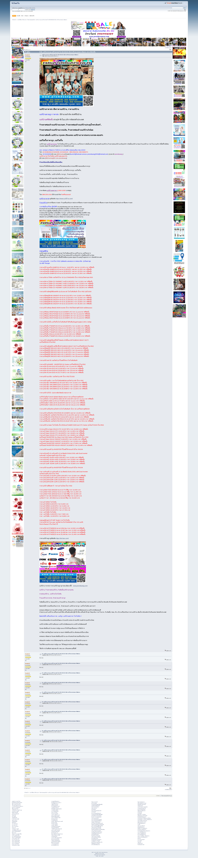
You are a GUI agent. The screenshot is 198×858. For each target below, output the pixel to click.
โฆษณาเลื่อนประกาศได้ (55, 835)
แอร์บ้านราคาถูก (52, 144)
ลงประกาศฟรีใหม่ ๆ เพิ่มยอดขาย (143, 835)
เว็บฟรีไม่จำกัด (14, 817)
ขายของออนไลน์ (54, 836)
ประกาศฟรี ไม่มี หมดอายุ (16, 836)
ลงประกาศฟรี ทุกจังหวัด (16, 831)
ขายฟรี (139, 824)
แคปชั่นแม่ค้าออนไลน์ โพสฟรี (96, 832)
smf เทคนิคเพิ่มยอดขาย (95, 844)
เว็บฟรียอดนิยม (14, 821)
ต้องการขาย (14, 832)
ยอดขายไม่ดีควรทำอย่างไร (142, 820)
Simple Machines (104, 852)
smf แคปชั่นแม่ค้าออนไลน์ (96, 830)
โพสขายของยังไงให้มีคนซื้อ (96, 827)
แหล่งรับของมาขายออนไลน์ (142, 806)
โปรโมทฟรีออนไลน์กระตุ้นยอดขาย (144, 830)
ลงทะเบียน (33, 8)
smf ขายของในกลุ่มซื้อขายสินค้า (97, 825)
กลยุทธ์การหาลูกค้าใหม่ (16, 801)
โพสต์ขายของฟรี (15, 812)
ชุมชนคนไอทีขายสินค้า (55, 816)
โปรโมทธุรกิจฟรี (54, 818)
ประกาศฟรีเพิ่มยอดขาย (142, 832)
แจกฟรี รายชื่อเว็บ (54, 825)
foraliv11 (27, 55)
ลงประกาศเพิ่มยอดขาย (142, 833)
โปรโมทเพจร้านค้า (141, 844)
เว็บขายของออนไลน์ (95, 818)
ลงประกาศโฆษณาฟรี (16, 842)
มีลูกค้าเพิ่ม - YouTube (142, 814)
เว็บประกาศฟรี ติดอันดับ (16, 837)
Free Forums (102, 853)
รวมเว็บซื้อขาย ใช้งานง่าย (16, 830)
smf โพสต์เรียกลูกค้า (95, 834)
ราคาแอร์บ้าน (43, 251)
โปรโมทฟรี (140, 813)
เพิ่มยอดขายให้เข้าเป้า (141, 810)
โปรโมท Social (54, 822)
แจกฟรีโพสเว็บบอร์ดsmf (55, 826)
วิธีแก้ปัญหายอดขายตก (142, 804)
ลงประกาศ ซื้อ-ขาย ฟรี (55, 815)
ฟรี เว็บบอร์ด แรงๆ (54, 832)
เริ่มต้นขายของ (140, 805)
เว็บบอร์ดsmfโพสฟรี (55, 827)
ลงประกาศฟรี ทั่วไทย (15, 841)
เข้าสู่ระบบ (27, 8)
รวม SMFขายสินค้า (54, 810)
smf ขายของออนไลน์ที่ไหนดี (96, 820)
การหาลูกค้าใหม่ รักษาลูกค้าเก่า (17, 806)
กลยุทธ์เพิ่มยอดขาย (54, 803)
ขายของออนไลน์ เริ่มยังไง (55, 841)
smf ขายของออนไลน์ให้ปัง (96, 837)
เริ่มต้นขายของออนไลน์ (55, 840)
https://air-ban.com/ (62, 538)
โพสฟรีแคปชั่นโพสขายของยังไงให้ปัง (98, 829)
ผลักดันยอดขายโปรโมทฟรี (142, 815)
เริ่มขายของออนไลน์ (95, 806)
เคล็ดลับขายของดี (54, 805)
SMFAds (96, 853)
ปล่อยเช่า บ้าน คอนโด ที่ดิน (17, 833)
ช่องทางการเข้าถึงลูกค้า (16, 807)
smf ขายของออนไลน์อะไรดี (96, 810)
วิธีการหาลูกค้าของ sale (16, 803)
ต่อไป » (170, 47)
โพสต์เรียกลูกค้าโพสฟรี (95, 835)
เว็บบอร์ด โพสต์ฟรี (54, 813)
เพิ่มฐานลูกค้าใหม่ (15, 808)
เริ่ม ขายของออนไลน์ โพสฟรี (96, 819)
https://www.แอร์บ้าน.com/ (64, 198)
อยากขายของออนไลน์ (55, 838)
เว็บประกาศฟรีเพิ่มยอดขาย (142, 837)
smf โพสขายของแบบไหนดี (96, 828)
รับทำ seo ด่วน (94, 808)
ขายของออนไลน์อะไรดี (142, 808)
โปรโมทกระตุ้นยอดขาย (142, 829)
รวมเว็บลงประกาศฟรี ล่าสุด (17, 810)
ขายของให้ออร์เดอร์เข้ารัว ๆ (96, 833)
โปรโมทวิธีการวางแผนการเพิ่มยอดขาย (145, 819)
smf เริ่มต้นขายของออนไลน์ (96, 815)
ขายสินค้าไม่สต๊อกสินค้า (95, 805)
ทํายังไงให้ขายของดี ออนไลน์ (17, 802)
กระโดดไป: (158, 795)
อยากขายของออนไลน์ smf (96, 813)
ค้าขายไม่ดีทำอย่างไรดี (55, 806)
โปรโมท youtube (54, 823)
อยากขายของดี (94, 803)
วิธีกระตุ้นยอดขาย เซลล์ (142, 803)
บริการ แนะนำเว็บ (15, 826)
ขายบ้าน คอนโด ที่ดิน (15, 835)
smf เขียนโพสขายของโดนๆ (96, 839)
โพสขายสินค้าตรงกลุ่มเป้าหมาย (57, 833)
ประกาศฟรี (14, 816)
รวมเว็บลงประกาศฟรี (16, 845)
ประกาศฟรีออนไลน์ (54, 811)
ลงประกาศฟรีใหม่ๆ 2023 (55, 817)
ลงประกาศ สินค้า (54, 812)
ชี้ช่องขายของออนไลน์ (55, 842)
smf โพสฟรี (93, 809)
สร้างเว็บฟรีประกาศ (55, 845)
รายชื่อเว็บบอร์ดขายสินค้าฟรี (56, 828)
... (29, 49)
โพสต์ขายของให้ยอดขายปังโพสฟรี (97, 824)
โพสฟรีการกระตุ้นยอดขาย (142, 828)
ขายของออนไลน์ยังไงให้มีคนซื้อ (96, 804)
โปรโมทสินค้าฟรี (54, 820)
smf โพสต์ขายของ (94, 838)
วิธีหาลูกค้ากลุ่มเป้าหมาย (16, 805)
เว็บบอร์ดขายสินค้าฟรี (55, 831)
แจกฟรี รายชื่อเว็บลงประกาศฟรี (57, 821)
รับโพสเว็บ (15, 3)
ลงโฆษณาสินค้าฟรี (15, 813)
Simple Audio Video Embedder (99, 854)
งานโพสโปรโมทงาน (55, 807)
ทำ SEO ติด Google (15, 818)
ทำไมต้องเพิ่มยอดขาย (141, 823)
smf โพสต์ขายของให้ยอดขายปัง (97, 823)
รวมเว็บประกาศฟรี (15, 811)
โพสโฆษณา (14, 822)
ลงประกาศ (14, 827)
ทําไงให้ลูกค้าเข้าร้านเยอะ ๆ (56, 802)
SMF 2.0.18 (94, 852)
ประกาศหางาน (14, 825)
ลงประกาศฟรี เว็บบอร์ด (55, 830)
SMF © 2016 (99, 852)
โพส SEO (139, 842)
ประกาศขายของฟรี (141, 839)
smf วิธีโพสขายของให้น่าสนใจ (96, 842)
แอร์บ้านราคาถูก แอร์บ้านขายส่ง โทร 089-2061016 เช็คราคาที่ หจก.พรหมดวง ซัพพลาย (60, 54)
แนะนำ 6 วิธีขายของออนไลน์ (56, 837)
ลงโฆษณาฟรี (140, 843)
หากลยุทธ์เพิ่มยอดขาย (55, 801)
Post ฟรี (139, 838)
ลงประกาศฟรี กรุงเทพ (16, 840)
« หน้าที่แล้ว (167, 47)
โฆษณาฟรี (14, 815)
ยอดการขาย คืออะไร (141, 825)
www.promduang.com (80, 586)
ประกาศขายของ (15, 823)
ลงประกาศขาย (14, 820)
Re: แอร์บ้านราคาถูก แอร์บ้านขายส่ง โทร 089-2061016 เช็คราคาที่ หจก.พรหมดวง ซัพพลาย (61, 653)
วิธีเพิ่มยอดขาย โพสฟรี (95, 843)
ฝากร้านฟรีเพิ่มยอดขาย (142, 834)
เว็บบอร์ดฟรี (140, 811)
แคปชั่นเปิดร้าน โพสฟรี (95, 840)
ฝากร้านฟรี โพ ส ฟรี (15, 838)
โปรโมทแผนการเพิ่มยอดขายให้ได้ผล (144, 818)
